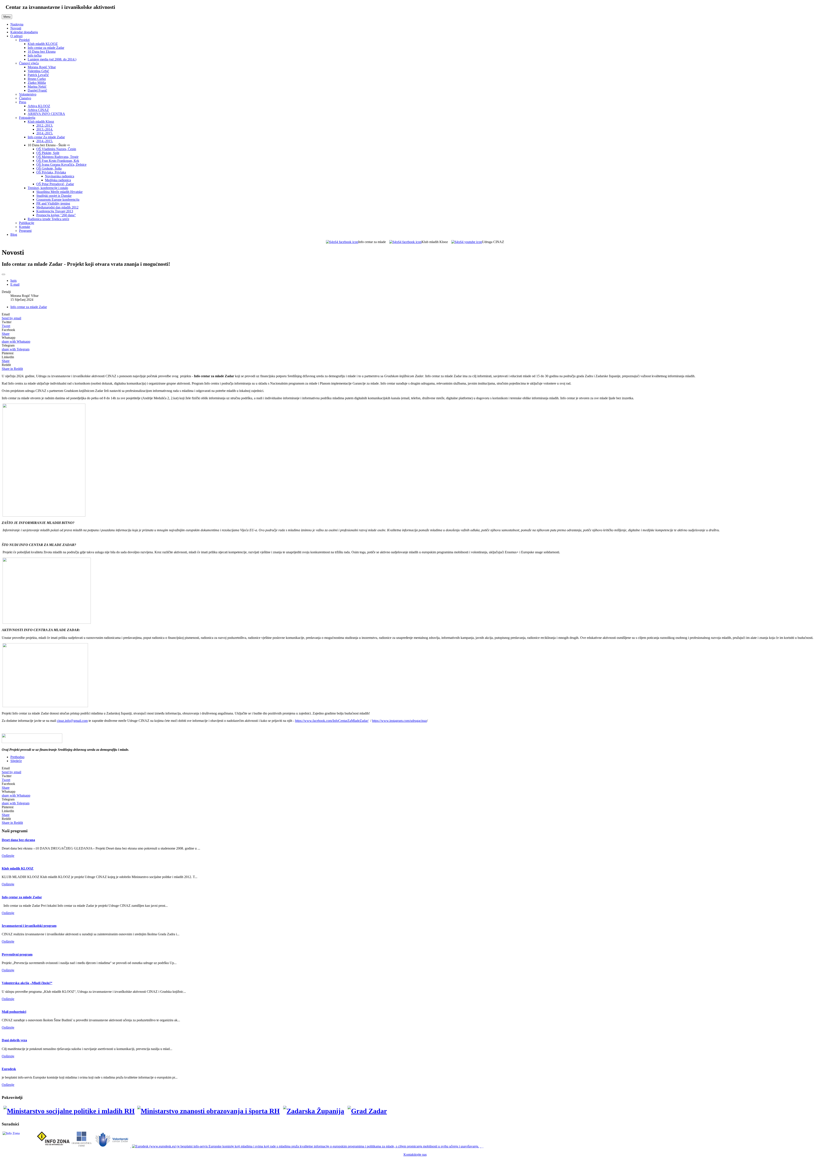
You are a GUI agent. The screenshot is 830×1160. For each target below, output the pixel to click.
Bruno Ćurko (37, 79)
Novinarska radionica (59, 176)
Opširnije (8, 856)
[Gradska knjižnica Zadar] (81, 1146)
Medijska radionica (58, 180)
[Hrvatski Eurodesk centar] (306, 1146)
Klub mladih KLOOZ (43, 44)
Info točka (35, 55)
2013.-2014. (44, 129)
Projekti (24, 40)
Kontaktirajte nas (415, 1154)
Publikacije (26, 223)
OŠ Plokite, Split (47, 153)
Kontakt (24, 227)
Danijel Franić (37, 90)
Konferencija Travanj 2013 (54, 211)
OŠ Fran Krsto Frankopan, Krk (57, 160)
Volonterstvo (27, 94)
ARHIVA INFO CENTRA (46, 114)
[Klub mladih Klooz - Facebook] (405, 242)
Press (22, 102)
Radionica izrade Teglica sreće (48, 219)
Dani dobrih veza (14, 1040)
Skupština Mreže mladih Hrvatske (59, 192)
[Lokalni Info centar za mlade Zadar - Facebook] (342, 242)
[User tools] (3, 274)
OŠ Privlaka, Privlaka (51, 172)
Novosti (15, 28)
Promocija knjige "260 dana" (56, 215)
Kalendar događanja (24, 32)
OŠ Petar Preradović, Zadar (55, 184)
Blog (13, 234)
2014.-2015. (44, 133)
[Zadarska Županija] (313, 1111)
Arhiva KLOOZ (39, 106)
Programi (25, 230)
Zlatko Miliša (37, 82)
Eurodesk (9, 1069)
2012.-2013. (44, 125)
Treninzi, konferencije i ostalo (48, 188)
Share (6, 334)
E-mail (14, 284)
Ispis (13, 280)
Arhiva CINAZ (38, 110)
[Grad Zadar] (367, 1111)
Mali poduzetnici (14, 1012)
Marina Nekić (37, 86)
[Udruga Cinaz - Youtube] (466, 242)
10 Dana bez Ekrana (42, 51)
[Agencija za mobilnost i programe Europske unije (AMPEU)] (481, 1146)
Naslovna (16, 24)
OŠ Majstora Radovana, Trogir (57, 157)
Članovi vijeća (29, 63)
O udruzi (16, 36)
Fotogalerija (27, 117)
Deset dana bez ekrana (18, 840)
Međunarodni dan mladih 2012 (57, 207)
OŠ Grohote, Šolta (49, 168)
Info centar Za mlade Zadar (46, 137)
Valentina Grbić (38, 71)
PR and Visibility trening (53, 203)
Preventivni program (17, 954)
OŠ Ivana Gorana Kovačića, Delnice (61, 164)
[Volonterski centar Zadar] (112, 1146)
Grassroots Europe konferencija (57, 199)
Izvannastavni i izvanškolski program (29, 926)
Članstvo (25, 98)
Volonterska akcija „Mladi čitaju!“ (27, 983)
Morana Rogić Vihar (42, 67)
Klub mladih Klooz (41, 121)
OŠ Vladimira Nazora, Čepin (56, 149)
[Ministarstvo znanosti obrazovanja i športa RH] (208, 1111)
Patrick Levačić (38, 75)
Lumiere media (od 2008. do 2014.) (52, 59)
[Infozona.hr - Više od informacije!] (482, 1146)
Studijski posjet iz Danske (54, 195)
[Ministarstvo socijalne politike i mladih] (68, 1111)
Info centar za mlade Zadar (46, 47)
